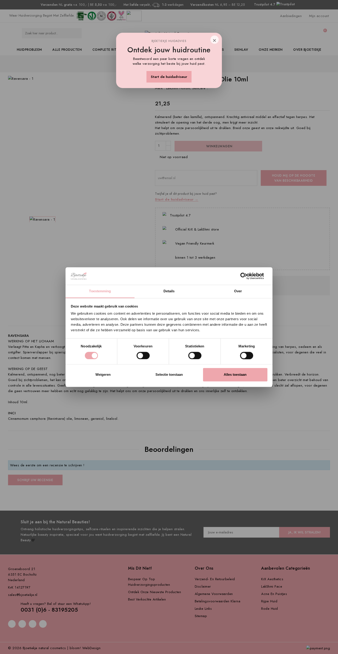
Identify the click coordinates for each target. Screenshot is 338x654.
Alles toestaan (235, 375)
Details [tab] (169, 291)
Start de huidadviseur (169, 76)
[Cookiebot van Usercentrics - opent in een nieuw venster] (247, 275)
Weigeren (103, 375)
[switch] (143, 355)
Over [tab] (238, 291)
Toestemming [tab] (100, 291)
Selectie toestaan (169, 375)
